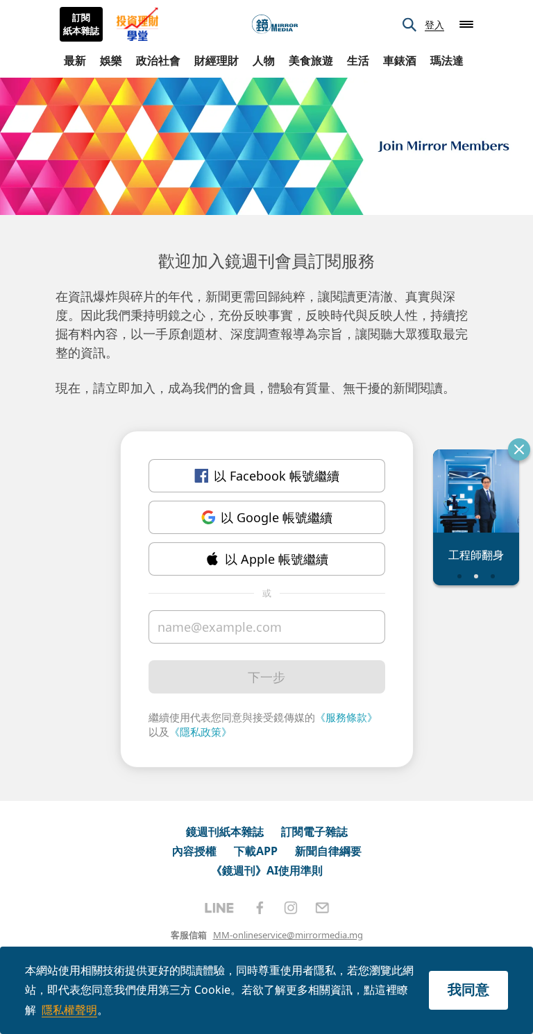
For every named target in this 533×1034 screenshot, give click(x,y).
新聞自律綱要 (328, 851)
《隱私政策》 (200, 732)
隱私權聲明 (69, 1009)
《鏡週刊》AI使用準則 (267, 870)
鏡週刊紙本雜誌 (225, 831)
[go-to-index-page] (274, 25)
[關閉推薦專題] (519, 449)
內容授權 (194, 851)
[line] (219, 908)
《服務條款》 (346, 717)
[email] (322, 908)
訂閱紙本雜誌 (81, 24)
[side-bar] (466, 24)
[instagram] (291, 908)
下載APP (256, 851)
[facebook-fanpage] (259, 908)
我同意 (468, 989)
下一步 (266, 677)
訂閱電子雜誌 (314, 831)
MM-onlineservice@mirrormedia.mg (288, 935)
